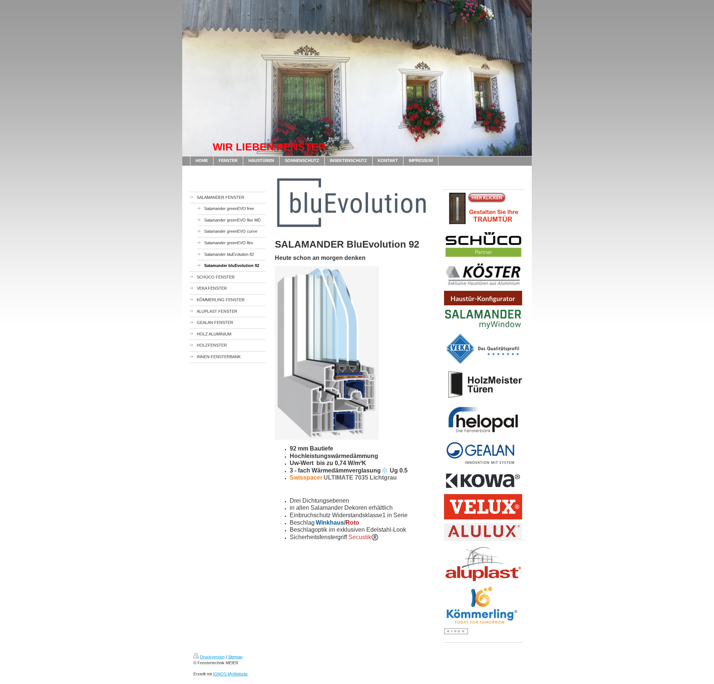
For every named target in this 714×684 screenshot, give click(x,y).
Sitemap (235, 657)
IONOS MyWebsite (230, 674)
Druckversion (212, 657)
